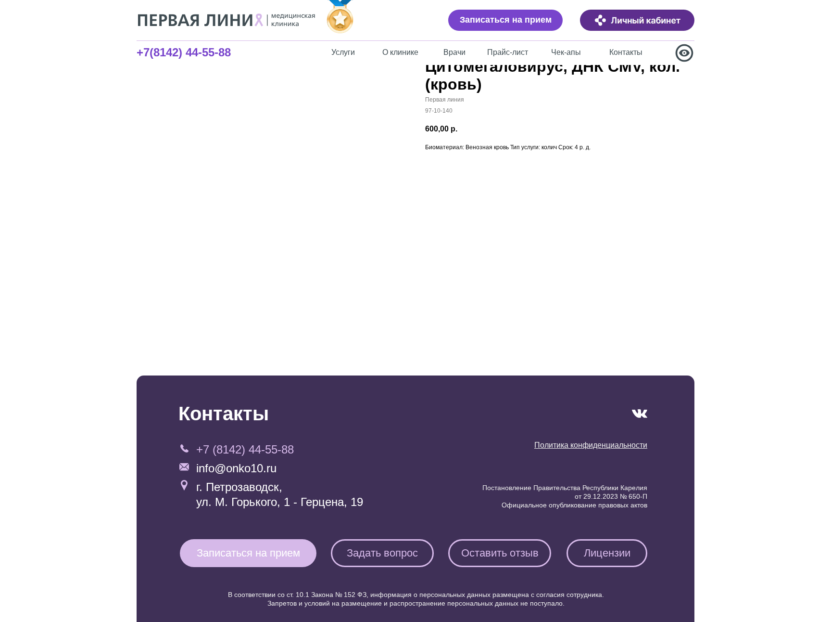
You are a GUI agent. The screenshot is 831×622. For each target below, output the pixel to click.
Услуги (343, 52)
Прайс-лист (507, 52)
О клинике (400, 52)
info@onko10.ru (236, 468)
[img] (637, 20)
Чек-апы (566, 52)
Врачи (454, 52)
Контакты (625, 52)
